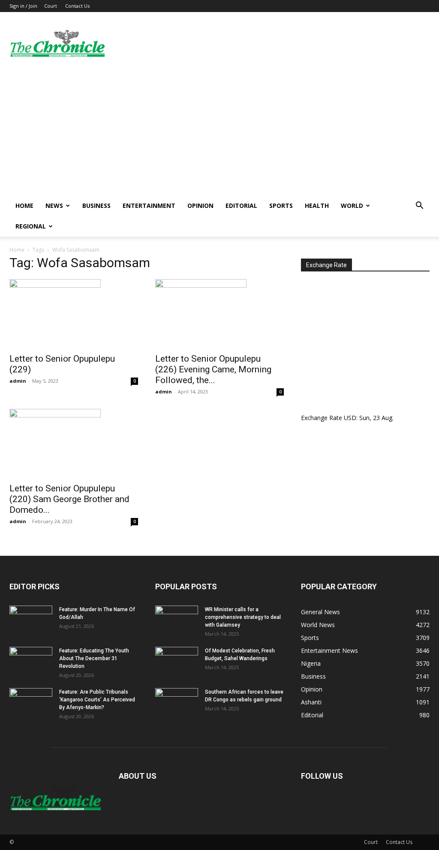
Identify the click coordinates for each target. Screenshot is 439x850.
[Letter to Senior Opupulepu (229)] (73, 313)
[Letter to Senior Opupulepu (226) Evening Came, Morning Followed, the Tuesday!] (219, 313)
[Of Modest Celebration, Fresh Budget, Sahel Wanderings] (176, 662)
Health (317, 205)
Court (50, 6)
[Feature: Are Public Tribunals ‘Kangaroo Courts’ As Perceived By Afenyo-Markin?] (30, 703)
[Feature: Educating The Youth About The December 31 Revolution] (30, 662)
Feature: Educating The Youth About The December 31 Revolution (94, 658)
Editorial (241, 205)
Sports (281, 205)
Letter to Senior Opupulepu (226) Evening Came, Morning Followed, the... (213, 369)
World (352, 205)
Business (96, 205)
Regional (30, 226)
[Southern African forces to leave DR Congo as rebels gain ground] (176, 703)
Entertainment (149, 205)
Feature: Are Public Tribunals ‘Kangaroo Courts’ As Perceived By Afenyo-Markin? (97, 699)
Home (24, 205)
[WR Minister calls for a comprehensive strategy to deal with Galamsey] (176, 621)
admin (17, 381)
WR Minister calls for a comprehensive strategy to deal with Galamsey (243, 617)
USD (350, 418)
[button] (419, 206)
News (54, 205)
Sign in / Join (23, 6)
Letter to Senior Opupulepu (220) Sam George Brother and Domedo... (69, 499)
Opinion (200, 205)
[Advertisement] (219, 131)
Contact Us (77, 6)
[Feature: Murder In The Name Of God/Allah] (30, 621)
